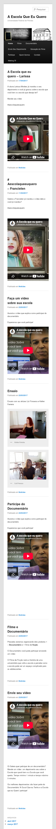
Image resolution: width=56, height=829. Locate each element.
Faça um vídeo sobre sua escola (19, 300)
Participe (11, 55)
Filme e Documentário (17, 629)
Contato (37, 55)
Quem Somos (24, 55)
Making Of (12, 60)
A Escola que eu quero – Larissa (19, 73)
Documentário (31, 43)
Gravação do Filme (37, 49)
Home (10, 43)
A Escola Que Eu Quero (26, 16)
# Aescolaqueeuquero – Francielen (22, 184)
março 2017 (12, 824)
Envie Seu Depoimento (17, 49)
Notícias (22, 167)
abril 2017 (11, 821)
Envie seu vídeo (19, 693)
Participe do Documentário (17, 506)
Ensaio (12, 391)
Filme (19, 43)
